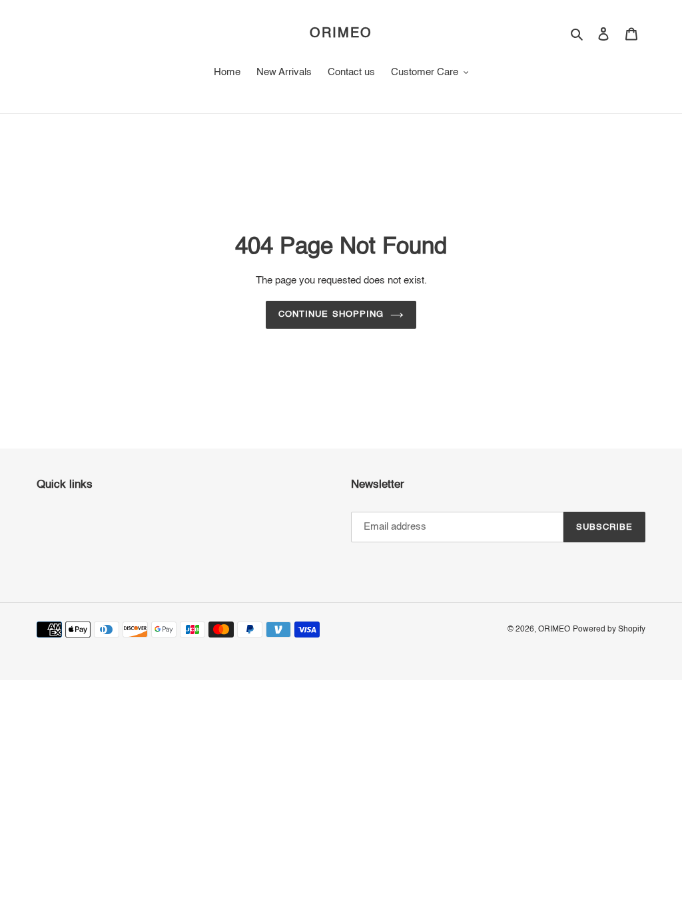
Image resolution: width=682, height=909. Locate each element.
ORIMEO (341, 34)
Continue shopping (331, 314)
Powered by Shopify (609, 630)
